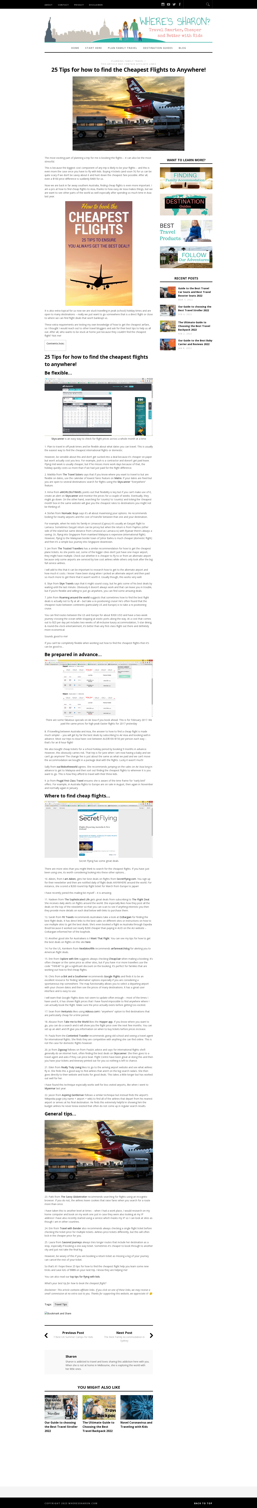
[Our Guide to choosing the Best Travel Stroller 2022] (62, 1407)
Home (75, 48)
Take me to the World (76, 1021)
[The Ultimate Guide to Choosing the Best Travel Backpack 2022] (100, 1407)
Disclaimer (96, 4)
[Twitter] (174, 4)
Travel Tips (61, 1304)
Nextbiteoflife (87, 948)
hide (61, 343)
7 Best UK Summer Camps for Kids (73, 1337)
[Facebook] (180, 4)
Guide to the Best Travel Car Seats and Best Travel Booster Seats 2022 (194, 292)
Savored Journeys (72, 1242)
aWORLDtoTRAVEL (71, 492)
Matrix (118, 478)
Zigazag (62, 1049)
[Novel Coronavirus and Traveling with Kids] (137, 1407)
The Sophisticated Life (77, 899)
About (49, 4)
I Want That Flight (99, 938)
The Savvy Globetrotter (74, 1196)
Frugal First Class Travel (69, 780)
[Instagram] (163, 4)
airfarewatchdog (120, 948)
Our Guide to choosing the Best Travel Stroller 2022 (61, 1427)
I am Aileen (69, 878)
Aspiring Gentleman (73, 1095)
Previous (39, 1412)
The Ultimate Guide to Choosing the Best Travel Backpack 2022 (98, 1427)
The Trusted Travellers (70, 548)
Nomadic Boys (70, 513)
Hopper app (106, 1021)
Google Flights (112, 976)
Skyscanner (57, 438)
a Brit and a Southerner (74, 976)
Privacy (79, 4)
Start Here (93, 48)
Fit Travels (68, 917)
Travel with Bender (70, 1228)
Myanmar (50, 1088)
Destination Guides (158, 48)
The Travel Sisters (73, 474)
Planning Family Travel (127, 61)
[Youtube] (168, 4)
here (88, 942)
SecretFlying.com (126, 878)
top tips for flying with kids (85, 1276)
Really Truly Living (71, 1067)
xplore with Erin (69, 958)
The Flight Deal (140, 899)
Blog (182, 48)
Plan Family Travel (122, 48)
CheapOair (115, 958)
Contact (63, 4)
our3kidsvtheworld (67, 766)
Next (158, 1412)
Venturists (66, 1011)
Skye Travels (66, 583)
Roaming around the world (74, 597)
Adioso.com (92, 1011)
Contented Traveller (77, 1035)
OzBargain (125, 917)
